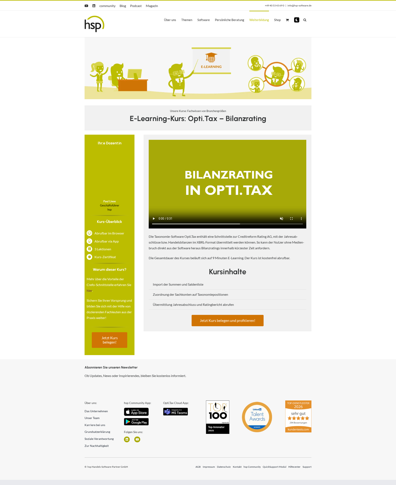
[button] (296, 20)
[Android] (136, 419)
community (107, 6)
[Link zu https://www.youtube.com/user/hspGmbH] (137, 439)
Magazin (152, 6)
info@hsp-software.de (299, 5)
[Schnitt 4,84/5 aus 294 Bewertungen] (298, 402)
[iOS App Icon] (136, 409)
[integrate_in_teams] (175, 409)
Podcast (136, 6)
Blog (123, 6)
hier (89, 290)
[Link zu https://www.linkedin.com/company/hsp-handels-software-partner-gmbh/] (127, 439)
